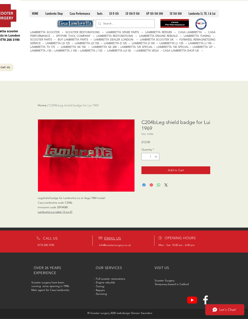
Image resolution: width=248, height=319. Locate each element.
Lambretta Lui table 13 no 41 (55, 212)
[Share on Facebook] (144, 185)
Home (42, 105)
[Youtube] (192, 300)
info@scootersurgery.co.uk (115, 245)
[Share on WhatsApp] (158, 185)
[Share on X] (166, 185)
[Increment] (156, 156)
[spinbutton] (150, 156)
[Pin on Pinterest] (151, 185)
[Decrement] (144, 156)
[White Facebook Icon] (205, 300)
